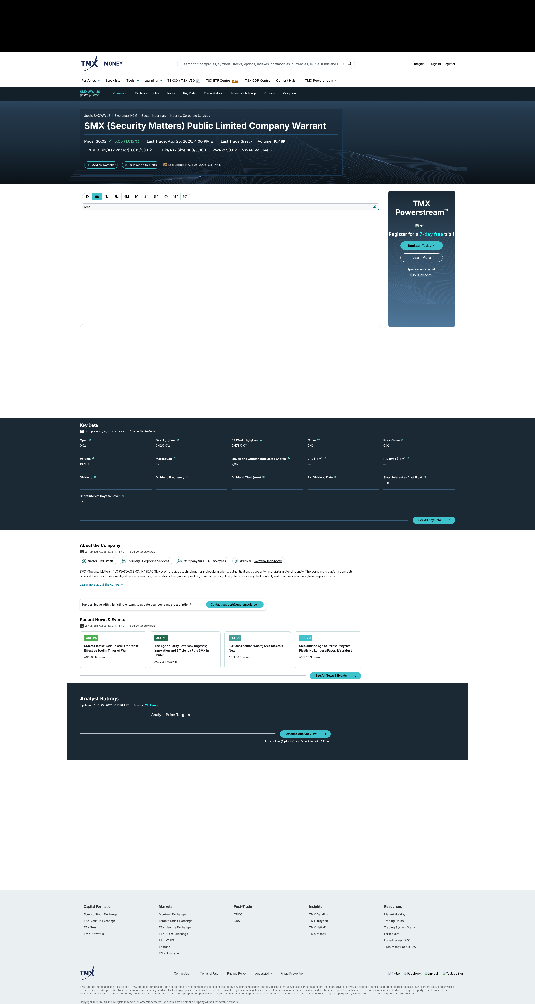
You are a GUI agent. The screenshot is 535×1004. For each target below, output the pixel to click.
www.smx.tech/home (268, 561)
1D (87, 196)
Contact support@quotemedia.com (235, 604)
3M (117, 196)
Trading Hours (394, 921)
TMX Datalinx (318, 914)
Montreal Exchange (172, 914)
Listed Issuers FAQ (397, 940)
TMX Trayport (318, 921)
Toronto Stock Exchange (100, 914)
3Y (146, 196)
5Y (156, 196)
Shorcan (164, 946)
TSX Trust (91, 927)
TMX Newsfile (94, 934)
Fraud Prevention (292, 973)
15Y (175, 196)
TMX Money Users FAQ (400, 946)
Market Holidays (395, 914)
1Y (136, 196)
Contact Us (181, 973)
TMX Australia (169, 953)
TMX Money (317, 934)
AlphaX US (166, 940)
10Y (165, 196)
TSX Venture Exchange (100, 921)
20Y (185, 196)
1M (107, 196)
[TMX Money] (102, 64)
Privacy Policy (237, 973)
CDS (237, 921)
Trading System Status (400, 927)
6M (126, 196)
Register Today (420, 245)
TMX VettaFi (317, 927)
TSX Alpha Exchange (173, 934)
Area (87, 207)
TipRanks (151, 705)
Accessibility (263, 973)
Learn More (422, 257)
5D (97, 196)
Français (418, 64)
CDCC (238, 914)
